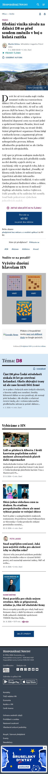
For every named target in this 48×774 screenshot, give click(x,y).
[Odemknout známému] (44, 14)
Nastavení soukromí (11, 723)
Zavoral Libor (38, 88)
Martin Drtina (14, 44)
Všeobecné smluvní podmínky (14, 727)
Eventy (5, 738)
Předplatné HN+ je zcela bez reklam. (33, 346)
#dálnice (26, 249)
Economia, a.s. (19, 655)
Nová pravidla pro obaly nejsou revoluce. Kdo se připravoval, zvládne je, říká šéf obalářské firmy (24, 602)
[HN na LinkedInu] (29, 669)
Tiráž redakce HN (10, 696)
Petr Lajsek (15, 539)
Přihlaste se (34, 242)
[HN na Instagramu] (25, 669)
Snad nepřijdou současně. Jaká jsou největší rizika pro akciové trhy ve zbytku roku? (21, 547)
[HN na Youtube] (37, 669)
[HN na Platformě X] (18, 669)
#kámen (15, 249)
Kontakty (6, 692)
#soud (36, 249)
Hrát (14, 293)
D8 (19, 361)
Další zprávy (24, 634)
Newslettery (7, 742)
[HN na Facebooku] (21, 669)
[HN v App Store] (29, 681)
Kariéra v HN (8, 704)
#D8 (6, 249)
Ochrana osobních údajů (12, 715)
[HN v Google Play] (11, 681)
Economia (7, 700)
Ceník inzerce (8, 708)
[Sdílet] (40, 14)
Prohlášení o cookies (11, 719)
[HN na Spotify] (33, 669)
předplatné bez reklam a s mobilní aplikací (20, 232)
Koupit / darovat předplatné (14, 734)
